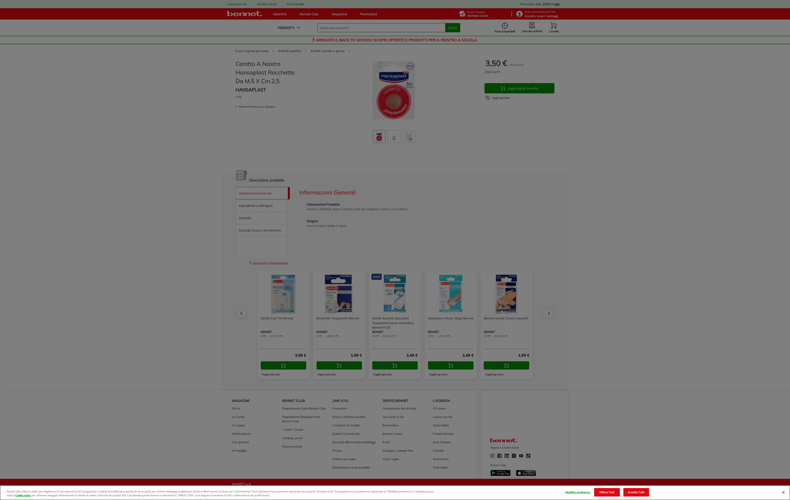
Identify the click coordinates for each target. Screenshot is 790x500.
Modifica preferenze (577, 492)
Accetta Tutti (636, 492)
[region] (395, 492)
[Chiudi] (783, 492)
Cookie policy (23, 495)
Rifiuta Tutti (607, 492)
